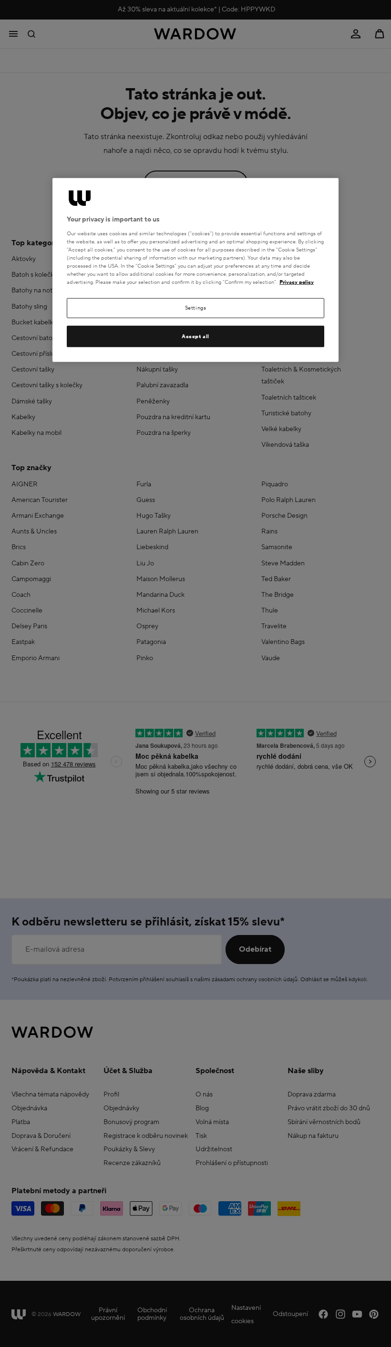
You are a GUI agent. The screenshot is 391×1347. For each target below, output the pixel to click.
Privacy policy (296, 282)
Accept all (195, 336)
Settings (195, 308)
